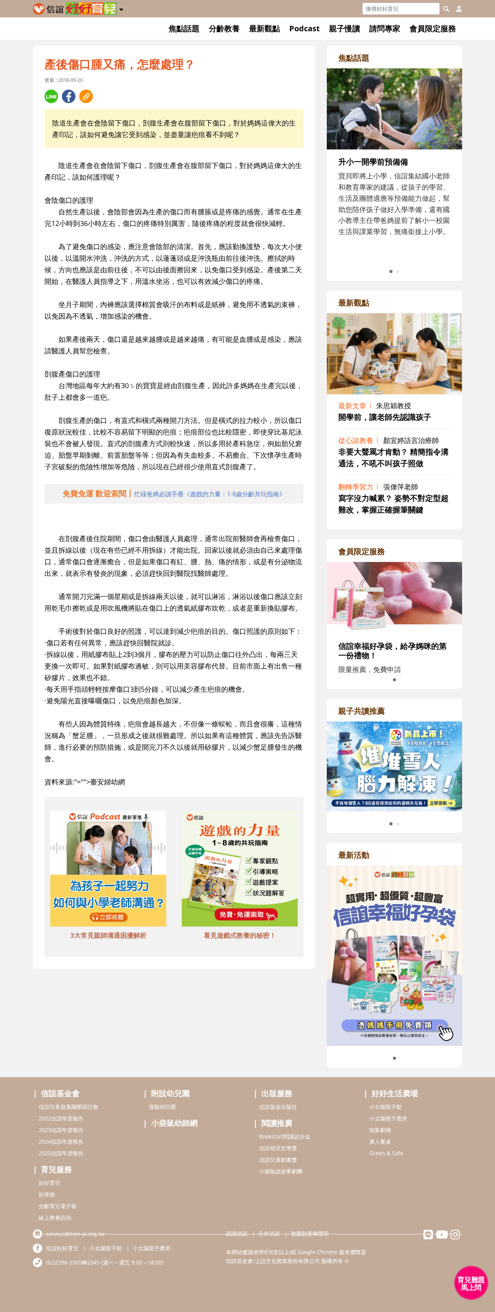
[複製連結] (86, 96)
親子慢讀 (344, 28)
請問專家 (384, 28)
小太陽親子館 (385, 1106)
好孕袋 (47, 1194)
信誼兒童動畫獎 (278, 1159)
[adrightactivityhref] (394, 954)
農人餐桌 (380, 1141)
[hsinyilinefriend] (428, 1236)
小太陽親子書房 (388, 1118)
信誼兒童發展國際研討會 (68, 1106)
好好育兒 (49, 1182)
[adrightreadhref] (394, 765)
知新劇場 (380, 1130)
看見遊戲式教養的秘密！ (240, 935)
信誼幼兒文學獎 (278, 1148)
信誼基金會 (60, 1093)
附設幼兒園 (170, 1093)
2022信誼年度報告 (61, 1118)
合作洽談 (269, 1233)
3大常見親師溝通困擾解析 (108, 935)
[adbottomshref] (108, 869)
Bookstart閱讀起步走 (285, 1136)
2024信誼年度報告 (61, 1141)
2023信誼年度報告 (61, 1130)
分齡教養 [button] (224, 28)
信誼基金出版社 (278, 1106)
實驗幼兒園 (162, 1106)
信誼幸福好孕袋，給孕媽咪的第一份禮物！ (392, 650)
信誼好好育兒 (62, 1248)
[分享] (51, 96)
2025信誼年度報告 (61, 1153)
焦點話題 (184, 28)
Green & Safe (386, 1153)
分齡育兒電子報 (58, 1206)
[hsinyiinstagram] (455, 1236)
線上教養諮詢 (55, 1217)
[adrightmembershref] (394, 597)
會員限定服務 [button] (433, 28)
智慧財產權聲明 (310, 1233)
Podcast (304, 28)
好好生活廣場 (395, 1093)
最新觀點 (264, 28)
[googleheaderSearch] (446, 9)
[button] (121, 8)
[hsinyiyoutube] (442, 1236)
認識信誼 (237, 1233)
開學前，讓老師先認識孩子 (384, 417)
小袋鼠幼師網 (174, 1123)
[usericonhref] (456, 9)
